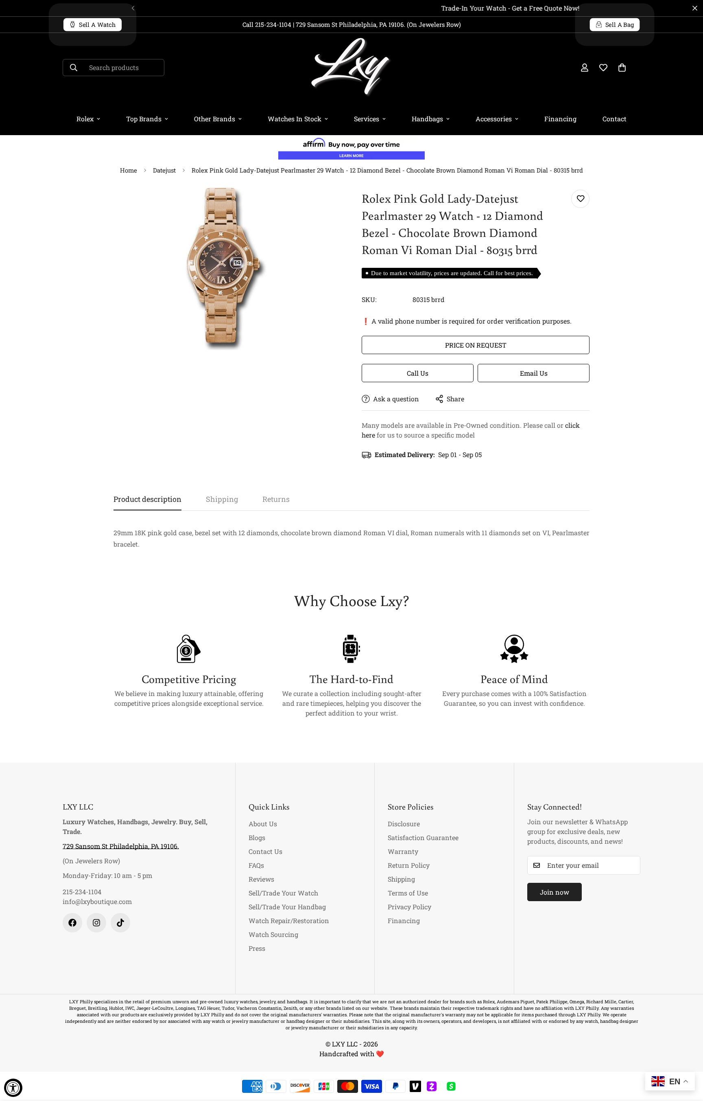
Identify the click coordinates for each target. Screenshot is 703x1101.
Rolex (85, 118)
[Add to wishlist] (580, 199)
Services (366, 118)
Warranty (403, 851)
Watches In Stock (294, 118)
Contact (615, 118)
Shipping (401, 879)
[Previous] (133, 8)
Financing (560, 118)
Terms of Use (408, 893)
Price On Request (476, 345)
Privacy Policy (409, 906)
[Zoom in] (324, 205)
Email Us (534, 373)
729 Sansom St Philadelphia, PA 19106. (121, 846)
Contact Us (265, 851)
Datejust (164, 170)
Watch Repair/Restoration (289, 920)
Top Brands (144, 118)
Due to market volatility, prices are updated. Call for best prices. (452, 273)
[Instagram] (96, 922)
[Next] (570, 8)
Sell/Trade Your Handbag (287, 906)
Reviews (261, 879)
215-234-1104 (82, 891)
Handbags (427, 118)
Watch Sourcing (273, 934)
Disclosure (404, 823)
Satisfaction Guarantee (423, 837)
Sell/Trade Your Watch (283, 893)
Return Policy (409, 865)
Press (257, 948)
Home (128, 170)
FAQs (256, 865)
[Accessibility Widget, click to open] (13, 1088)
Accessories (494, 118)
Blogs (257, 837)
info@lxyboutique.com (97, 901)
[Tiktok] (120, 922)
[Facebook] (72, 922)
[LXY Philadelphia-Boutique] (351, 68)
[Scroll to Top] (687, 1056)
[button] (622, 67)
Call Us (417, 373)
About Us (263, 823)
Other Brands (214, 118)
